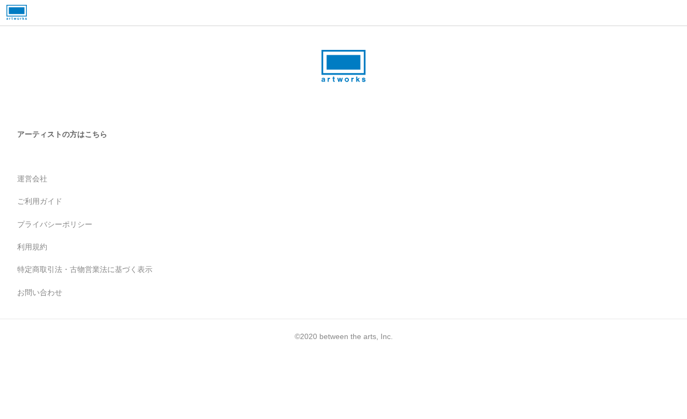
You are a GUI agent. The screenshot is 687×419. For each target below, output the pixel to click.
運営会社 (32, 178)
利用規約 (32, 246)
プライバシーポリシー (54, 224)
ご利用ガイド (39, 201)
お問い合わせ (39, 292)
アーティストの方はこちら (62, 134)
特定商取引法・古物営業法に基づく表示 (84, 269)
